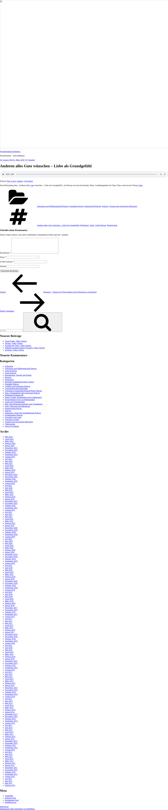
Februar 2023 (10, 470)
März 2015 (9, 681)
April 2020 (9, 546)
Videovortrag (10, 424)
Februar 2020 (10, 550)
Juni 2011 (8, 781)
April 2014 (9, 705)
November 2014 (11, 690)
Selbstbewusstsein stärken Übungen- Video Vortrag (25, 348)
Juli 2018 (8, 592)
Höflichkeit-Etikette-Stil (14, 395)
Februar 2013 (10, 736)
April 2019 (9, 572)
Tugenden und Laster (13, 417)
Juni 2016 (9, 648)
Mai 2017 (8, 623)
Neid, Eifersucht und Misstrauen (17, 406)
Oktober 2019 (10, 559)
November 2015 (11, 663)
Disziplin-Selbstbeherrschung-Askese (19, 382)
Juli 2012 (8, 752)
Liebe (140, 185)
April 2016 (9, 652)
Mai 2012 (8, 756)
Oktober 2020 (10, 532)
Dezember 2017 (11, 608)
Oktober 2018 (10, 585)
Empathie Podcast (76, 206)
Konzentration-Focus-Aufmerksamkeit (20, 400)
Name (3, 257)
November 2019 (11, 557)
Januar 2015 (9, 685)
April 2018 (9, 599)
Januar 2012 (9, 765)
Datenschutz (5, 809)
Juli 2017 (8, 619)
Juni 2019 (9, 568)
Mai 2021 (8, 517)
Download (28, 181)
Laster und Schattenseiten (15, 402)
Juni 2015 (9, 674)
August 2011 (10, 776)
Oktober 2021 (10, 506)
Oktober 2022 (10, 479)
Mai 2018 (8, 597)
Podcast (105, 206)
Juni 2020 (9, 541)
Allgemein (9, 366)
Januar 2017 (9, 632)
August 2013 (10, 723)
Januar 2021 (9, 526)
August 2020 (10, 537)
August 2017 (10, 617)
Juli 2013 (8, 725)
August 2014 (10, 697)
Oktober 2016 (10, 639)
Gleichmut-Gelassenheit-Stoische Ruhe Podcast (23, 391)
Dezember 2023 (11, 448)
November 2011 (11, 770)
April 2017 (9, 625)
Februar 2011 (10, 785)
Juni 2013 (9, 728)
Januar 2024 (9, 446)
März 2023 (9, 468)
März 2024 (9, 441)
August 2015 (10, 670)
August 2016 (10, 643)
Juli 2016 (8, 645)
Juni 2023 (9, 461)
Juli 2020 (8, 539)
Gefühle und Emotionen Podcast (17, 386)
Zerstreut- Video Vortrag (14, 350)
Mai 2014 (8, 703)
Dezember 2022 (11, 474)
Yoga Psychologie (12, 426)
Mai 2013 (8, 730)
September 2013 (11, 721)
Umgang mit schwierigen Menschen (123, 206)
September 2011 (11, 774)
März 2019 (9, 574)
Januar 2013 (9, 739)
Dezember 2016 (11, 634)
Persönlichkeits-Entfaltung (10, 152)
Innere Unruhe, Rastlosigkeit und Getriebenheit (23, 397)
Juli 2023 (8, 459)
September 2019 (11, 561)
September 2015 (11, 668)
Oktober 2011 (10, 772)
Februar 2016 (10, 657)
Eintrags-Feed (10, 798)
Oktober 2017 (10, 612)
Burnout (8, 377)
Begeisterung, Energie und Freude (18, 375)
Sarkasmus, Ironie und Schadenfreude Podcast (23, 413)
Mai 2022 (8, 490)
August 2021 (10, 510)
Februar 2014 (10, 710)
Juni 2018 (9, 594)
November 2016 (11, 637)
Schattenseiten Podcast (14, 415)
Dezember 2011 (11, 768)
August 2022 (10, 483)
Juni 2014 (9, 701)
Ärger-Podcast (10, 373)
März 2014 (9, 708)
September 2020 (11, 534)
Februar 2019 (10, 577)
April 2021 (9, 519)
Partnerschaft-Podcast (92, 206)
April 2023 (9, 466)
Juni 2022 (9, 488)
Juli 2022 (8, 486)
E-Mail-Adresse (7, 262)
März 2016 (9, 654)
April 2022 (9, 492)
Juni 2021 (9, 514)
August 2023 (10, 457)
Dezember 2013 (11, 714)
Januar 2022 (9, 499)
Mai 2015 (8, 677)
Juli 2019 (8, 566)
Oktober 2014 (10, 692)
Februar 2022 (10, 497)
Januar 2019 (9, 579)
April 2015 (9, 679)
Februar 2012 (10, 763)
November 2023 (11, 450)
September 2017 (11, 614)
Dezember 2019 (11, 554)
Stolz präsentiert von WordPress (22, 809)
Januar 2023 (9, 472)
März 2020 (9, 548)
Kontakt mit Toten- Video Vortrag (18, 346)
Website (3, 266)
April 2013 (9, 732)
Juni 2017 (9, 621)
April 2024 (9, 439)
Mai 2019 (8, 570)
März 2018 (9, 601)
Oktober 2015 (10, 665)
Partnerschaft (112, 225)
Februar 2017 (10, 630)
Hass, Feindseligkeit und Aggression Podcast (22, 393)
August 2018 (10, 590)
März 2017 (9, 628)
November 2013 (11, 717)
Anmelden (9, 796)
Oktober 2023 (10, 452)
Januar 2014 (9, 712)
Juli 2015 (8, 672)
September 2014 (11, 694)
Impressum (4, 807)
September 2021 (11, 508)
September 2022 (11, 481)
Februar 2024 (10, 443)
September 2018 (11, 588)
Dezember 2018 (11, 581)
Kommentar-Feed (12, 800)
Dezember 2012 (11, 741)
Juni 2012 (9, 754)
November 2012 (11, 743)
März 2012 (9, 761)
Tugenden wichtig (12, 420)
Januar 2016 (9, 659)
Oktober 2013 (10, 719)
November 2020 (11, 530)
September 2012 (11, 748)
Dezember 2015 (11, 661)
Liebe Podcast (100, 225)
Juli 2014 (8, 699)
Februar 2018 (10, 603)
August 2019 (10, 563)
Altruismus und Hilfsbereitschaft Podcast (53, 206)
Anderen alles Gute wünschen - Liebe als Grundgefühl (58, 225)
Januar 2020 (9, 552)
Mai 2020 (8, 543)
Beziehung (84, 225)
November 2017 (11, 610)
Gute (32, 185)
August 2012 (10, 750)
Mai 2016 (8, 650)
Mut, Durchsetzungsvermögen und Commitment (23, 404)
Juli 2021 (8, 512)
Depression (9, 380)
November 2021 (11, 503)
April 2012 (9, 759)
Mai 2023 (8, 463)
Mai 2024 (8, 437)
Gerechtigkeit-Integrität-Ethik (16, 388)
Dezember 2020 (11, 528)
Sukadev (31, 160)
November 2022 (11, 477)
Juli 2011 (8, 779)
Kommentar (5, 253)
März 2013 (9, 734)
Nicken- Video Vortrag (14, 343)
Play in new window (15, 181)
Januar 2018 (9, 605)
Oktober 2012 (10, 745)
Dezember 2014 (11, 688)
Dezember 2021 (11, 501)
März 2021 (9, 521)
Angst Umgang (11, 371)
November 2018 (11, 583)
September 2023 (11, 454)
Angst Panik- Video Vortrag (16, 341)
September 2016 (11, 641)
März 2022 (9, 494)
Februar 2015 (10, 683)
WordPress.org (10, 802)
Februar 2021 (10, 523)
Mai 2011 (8, 783)
